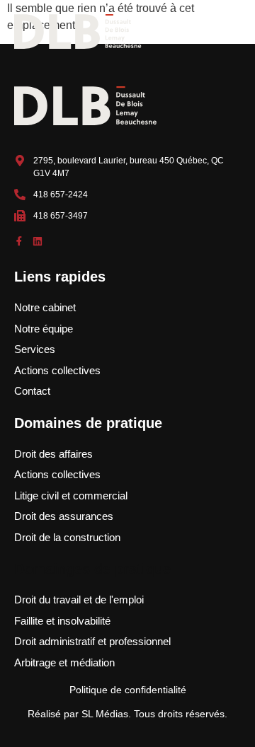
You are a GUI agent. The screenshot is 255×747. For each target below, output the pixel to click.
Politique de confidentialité (127, 689)
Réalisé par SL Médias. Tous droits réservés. (127, 713)
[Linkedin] (37, 241)
